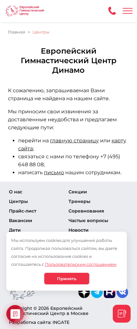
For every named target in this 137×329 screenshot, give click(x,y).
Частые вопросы (88, 220)
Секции (77, 192)
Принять (66, 278)
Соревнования (86, 211)
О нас (15, 192)
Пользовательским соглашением (80, 264)
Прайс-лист (22, 211)
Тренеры (79, 201)
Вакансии (20, 220)
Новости (78, 230)
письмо (54, 172)
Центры (18, 201)
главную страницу (74, 141)
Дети (15, 230)
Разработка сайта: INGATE (39, 322)
